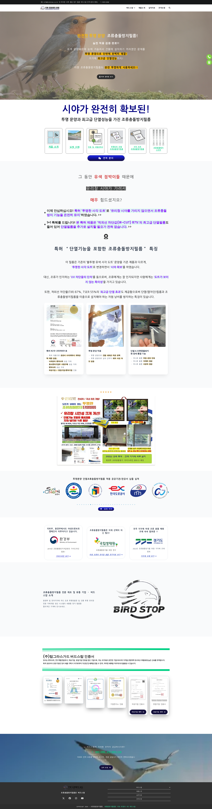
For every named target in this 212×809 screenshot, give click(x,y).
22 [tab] (124, 505)
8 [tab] (93, 505)
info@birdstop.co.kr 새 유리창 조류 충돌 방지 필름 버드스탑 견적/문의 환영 (70, 2)
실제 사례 (75, 147)
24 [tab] (128, 505)
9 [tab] (95, 505)
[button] (44, 492)
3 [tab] (82, 505)
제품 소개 (54, 147)
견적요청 (139, 799)
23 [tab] (126, 505)
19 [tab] (117, 505)
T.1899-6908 (104, 2)
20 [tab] (119, 505)
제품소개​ (139, 791)
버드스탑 (139, 787)
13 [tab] (104, 505)
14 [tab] (106, 505)
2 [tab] (79, 505)
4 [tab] (84, 505)
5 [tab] (86, 505)
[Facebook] (69, 798)
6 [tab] (88, 505)
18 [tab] (115, 505)
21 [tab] (121, 505)
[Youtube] (82, 798)
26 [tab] (132, 505)
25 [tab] (130, 505)
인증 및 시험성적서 (95, 147)
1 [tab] (77, 505)
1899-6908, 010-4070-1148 (108, 752)
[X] (63, 798)
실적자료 (139, 795)
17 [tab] (113, 505)
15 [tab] (108, 505)
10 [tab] (97, 505)
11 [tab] (99, 505)
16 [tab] (110, 505)
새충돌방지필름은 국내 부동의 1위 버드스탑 (120, 806)
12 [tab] (101, 505)
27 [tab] (135, 505)
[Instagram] (76, 798)
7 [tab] (90, 505)
